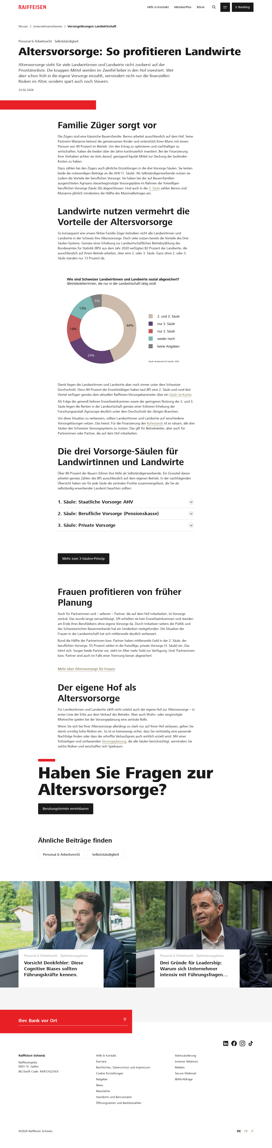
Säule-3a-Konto (180, 394)
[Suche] (214, 7)
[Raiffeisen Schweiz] (32, 7)
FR (246, 1131)
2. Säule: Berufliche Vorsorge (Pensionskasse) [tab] (108, 513)
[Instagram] (242, 1043)
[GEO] (125, 1019)
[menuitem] (158, 7)
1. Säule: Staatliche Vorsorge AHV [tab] (95, 502)
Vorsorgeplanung (114, 741)
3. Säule (154, 188)
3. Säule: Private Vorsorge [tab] (86, 525)
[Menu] (225, 7)
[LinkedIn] (226, 1043)
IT (252, 1131)
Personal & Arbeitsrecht (61, 854)
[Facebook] (234, 1043)
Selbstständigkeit (105, 854)
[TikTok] (250, 1043)
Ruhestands (155, 423)
